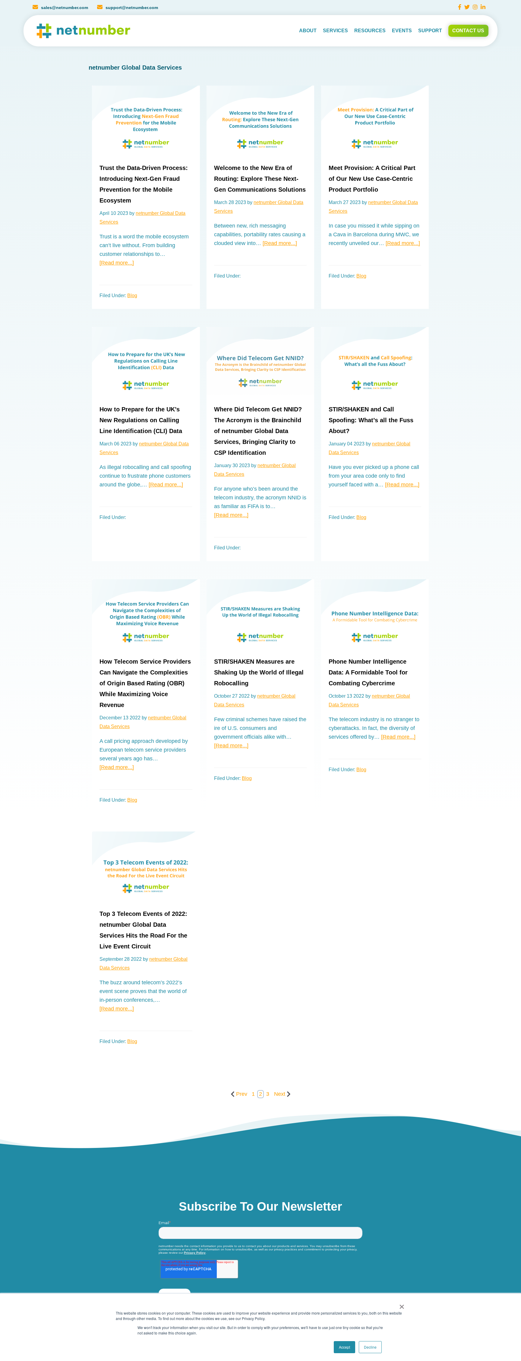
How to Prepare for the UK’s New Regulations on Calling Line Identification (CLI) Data (140, 420)
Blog (132, 295)
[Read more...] (116, 263)
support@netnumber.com (132, 7)
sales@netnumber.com (64, 7)
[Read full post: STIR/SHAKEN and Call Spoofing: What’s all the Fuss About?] (375, 361)
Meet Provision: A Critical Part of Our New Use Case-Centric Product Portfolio (372, 179)
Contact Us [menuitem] (468, 30)
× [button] (400, 1304)
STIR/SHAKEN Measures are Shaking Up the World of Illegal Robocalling (259, 672)
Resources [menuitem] (370, 30)
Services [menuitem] (335, 30)
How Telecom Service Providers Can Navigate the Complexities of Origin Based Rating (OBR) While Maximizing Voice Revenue (145, 683)
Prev (241, 1094)
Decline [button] (370, 1347)
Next (279, 1094)
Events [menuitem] (402, 30)
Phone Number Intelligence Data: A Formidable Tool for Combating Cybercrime (368, 672)
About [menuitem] (308, 30)
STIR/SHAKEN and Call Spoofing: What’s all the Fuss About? (371, 420)
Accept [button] (344, 1347)
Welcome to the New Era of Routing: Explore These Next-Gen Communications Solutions (260, 179)
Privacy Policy (195, 1252)
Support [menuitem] (430, 30)
